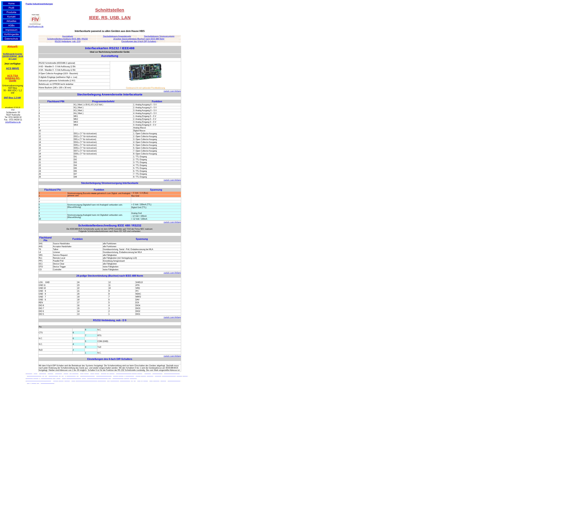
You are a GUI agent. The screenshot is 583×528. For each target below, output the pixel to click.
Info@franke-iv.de (35, 26)
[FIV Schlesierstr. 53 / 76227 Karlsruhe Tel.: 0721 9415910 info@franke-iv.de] (35, 24)
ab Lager (13, 59)
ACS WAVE (12, 68)
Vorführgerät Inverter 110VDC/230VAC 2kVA (12, 55)
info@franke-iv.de (13, 122)
